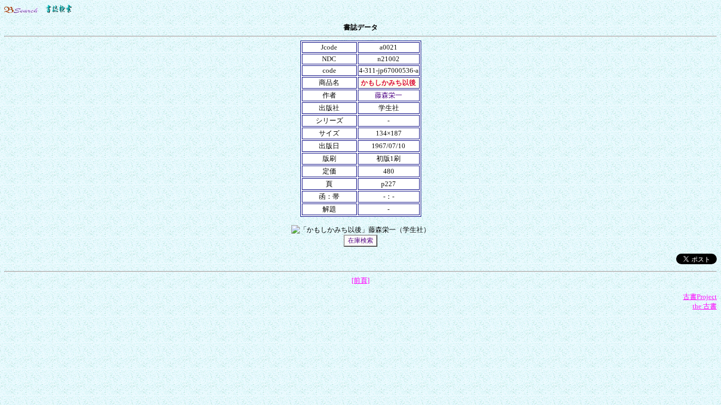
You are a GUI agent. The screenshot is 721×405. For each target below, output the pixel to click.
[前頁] (360, 280)
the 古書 (704, 306)
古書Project (700, 297)
